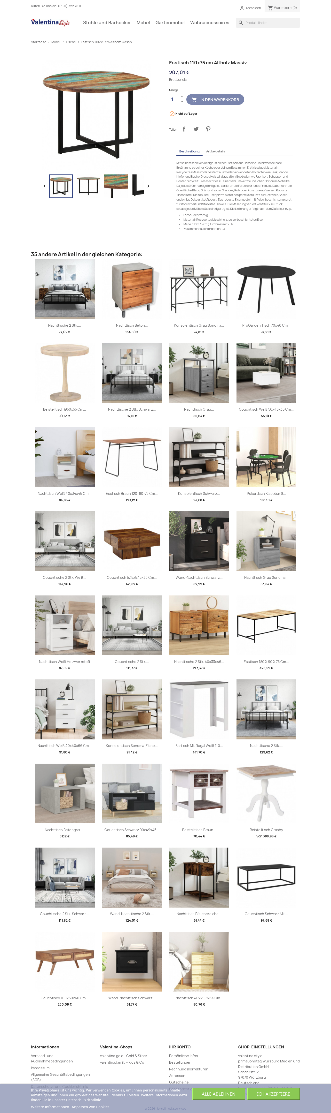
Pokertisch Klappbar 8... (266, 493)
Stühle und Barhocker (107, 23)
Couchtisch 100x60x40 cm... (64, 998)
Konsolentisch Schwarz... (199, 493)
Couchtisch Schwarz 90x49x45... (131, 829)
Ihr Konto (180, 1047)
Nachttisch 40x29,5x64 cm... (199, 998)
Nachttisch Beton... (132, 325)
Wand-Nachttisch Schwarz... (199, 577)
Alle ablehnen (219, 1094)
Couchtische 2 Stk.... (132, 661)
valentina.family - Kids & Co (122, 1062)
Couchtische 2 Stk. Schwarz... (64, 913)
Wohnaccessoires (209, 23)
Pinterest (208, 129)
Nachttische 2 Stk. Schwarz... (132, 409)
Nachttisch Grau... (199, 409)
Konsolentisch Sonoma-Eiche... (132, 745)
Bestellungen (180, 1062)
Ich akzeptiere (273, 1094)
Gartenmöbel (170, 23)
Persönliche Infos (183, 1055)
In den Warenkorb (215, 100)
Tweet (196, 129)
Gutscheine (179, 1082)
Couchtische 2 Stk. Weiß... (64, 577)
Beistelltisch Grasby (266, 829)
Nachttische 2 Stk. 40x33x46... (199, 661)
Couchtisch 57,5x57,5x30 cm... (132, 577)
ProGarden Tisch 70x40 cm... (266, 325)
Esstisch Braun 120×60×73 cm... (132, 493)
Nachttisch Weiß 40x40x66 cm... (65, 745)
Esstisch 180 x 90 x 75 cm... (266, 661)
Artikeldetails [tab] (215, 151)
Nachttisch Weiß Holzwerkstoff (64, 661)
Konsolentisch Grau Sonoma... (199, 325)
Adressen (177, 1075)
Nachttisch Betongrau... (64, 829)
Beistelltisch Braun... (199, 829)
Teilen (184, 129)
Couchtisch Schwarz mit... (266, 913)
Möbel (143, 23)
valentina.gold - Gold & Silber (123, 1055)
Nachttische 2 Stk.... (64, 325)
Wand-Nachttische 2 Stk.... (132, 913)
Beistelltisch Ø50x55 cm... (64, 409)
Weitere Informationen (50, 1106)
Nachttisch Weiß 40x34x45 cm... (64, 493)
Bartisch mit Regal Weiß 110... (199, 745)
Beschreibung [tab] (189, 151)
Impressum (40, 1068)
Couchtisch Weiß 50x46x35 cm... (266, 409)
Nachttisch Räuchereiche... (199, 913)
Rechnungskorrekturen (188, 1069)
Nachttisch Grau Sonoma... (266, 577)
